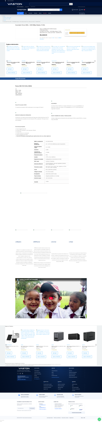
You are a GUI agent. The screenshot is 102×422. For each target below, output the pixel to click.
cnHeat (71, 242)
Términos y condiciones (57, 417)
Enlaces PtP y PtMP (7, 18)
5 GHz (5, 20)
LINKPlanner (36, 242)
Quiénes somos (74, 384)
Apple (53, 372)
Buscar (61, 10)
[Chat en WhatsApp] (99, 419)
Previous (7, 61)
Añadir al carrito (73, 32)
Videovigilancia (36, 370)
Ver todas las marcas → (56, 377)
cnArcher (53, 242)
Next (95, 61)
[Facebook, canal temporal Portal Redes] (18, 373)
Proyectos (35, 13)
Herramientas (36, 377)
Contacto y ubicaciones (81, 6)
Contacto (73, 390)
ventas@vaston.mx (42, 407)
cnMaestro (18, 242)
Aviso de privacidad (75, 387)
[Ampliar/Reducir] (0, 420)
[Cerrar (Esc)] (3, 420)
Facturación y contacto (65, 417)
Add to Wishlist (81, 32)
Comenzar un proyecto (47, 387)
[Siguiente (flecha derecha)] (1, 421)
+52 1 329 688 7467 (82, 13)
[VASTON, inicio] (21, 9)
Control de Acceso (37, 372)
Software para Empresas (73, 377)
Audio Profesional (72, 375)
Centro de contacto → (43, 409)
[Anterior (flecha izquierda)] (0, 421)
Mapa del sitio (71, 417)
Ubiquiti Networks (54, 370)
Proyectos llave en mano (48, 384)
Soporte (49, 13)
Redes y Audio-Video (7, 17)
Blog (72, 385)
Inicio (4, 16)
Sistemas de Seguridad (73, 372)
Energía (35, 375)
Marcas (26, 13)
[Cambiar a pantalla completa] (1, 420)
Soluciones (30, 13)
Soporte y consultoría (61, 384)
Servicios (70, 370)
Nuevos (40, 13)
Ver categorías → (37, 378)
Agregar (10, 69)
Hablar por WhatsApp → (22, 379)
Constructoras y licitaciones (48, 385)
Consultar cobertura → (58, 408)
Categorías (21, 13)
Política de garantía (61, 385)
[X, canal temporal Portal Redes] (22, 373)
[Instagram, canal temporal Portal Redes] (20, 373)
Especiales (45, 13)
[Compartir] (2, 420)
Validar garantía (60, 387)
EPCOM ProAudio (54, 375)
